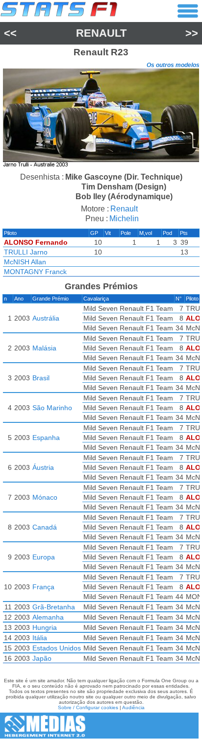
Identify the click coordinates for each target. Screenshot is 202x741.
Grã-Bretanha (53, 607)
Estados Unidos (56, 648)
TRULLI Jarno (26, 252)
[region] (101, 119)
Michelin (124, 218)
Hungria (44, 627)
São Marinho (52, 408)
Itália (39, 638)
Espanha (46, 437)
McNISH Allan (25, 262)
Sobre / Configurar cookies (88, 707)
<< (10, 33)
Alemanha (48, 617)
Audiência (133, 707)
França (43, 587)
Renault (101, 33)
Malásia (44, 348)
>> (191, 33)
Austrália (45, 318)
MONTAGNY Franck (35, 272)
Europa (43, 557)
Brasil (41, 378)
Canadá (44, 527)
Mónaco (44, 497)
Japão (41, 658)
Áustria (43, 467)
